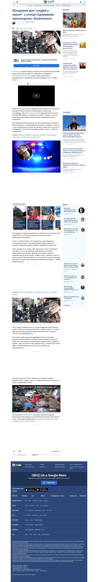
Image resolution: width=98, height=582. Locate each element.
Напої (31, 520)
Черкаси (46, 500)
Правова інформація (59, 464)
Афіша (26, 534)
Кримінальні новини (30, 21)
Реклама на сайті (29, 466)
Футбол (26, 505)
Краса (35, 534)
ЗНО (47, 510)
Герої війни (30, 5)
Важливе (66, 10)
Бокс (41, 505)
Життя (43, 496)
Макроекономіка (39, 524)
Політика (24, 496)
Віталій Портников (68, 224)
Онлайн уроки (38, 510)
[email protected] (30, 570)
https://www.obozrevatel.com (62, 541)
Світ (32, 496)
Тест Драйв (27, 515)
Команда (42, 464)
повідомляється (32, 113)
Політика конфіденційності (76, 464)
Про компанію (28, 464)
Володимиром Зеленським (21, 76)
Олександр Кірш (67, 292)
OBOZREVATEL (27, 415)
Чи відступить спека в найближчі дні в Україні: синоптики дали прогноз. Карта (70, 45)
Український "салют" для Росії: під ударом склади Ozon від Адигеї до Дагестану (71, 230)
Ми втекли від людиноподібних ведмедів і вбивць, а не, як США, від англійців (71, 288)
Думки (65, 204)
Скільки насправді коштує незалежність (71, 297)
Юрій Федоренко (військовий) (70, 269)
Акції (41, 515)
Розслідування (55, 496)
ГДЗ (26, 510)
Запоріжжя (35, 500)
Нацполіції (17, 71)
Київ (26, 500)
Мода (39, 534)
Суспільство (73, 496)
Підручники (31, 510)
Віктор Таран (67, 234)
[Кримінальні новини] (35, 455)
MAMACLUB (37, 529)
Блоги (62, 496)
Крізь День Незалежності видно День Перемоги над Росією (70, 209)
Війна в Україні (38, 5)
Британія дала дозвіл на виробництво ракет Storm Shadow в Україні (74, 165)
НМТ (51, 510)
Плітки (30, 534)
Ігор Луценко (66, 213)
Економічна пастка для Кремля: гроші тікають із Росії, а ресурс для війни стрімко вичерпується (71, 265)
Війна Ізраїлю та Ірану (48, 5)
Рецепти (27, 520)
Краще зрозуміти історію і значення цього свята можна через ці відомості (73, 35)
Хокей (37, 505)
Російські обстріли (66, 5)
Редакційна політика (21, 454)
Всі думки (66, 305)
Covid (43, 529)
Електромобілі (35, 515)
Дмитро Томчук (67, 300)
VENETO (58, 5)
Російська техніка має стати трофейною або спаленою (70, 277)
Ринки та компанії (29, 524)
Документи (42, 466)
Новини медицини (29, 529)
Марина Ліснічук (20, 21)
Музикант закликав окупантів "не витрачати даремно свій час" (70, 73)
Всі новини (83, 496)
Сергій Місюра (67, 281)
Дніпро (40, 500)
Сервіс (44, 515)
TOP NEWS (66, 112)
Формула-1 (46, 505)
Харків (29, 500)
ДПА (44, 510)
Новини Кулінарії (38, 520)
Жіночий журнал (46, 534)
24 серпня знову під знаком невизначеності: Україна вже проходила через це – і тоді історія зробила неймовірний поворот (71, 220)
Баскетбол (32, 505)
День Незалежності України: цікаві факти (74, 31)
